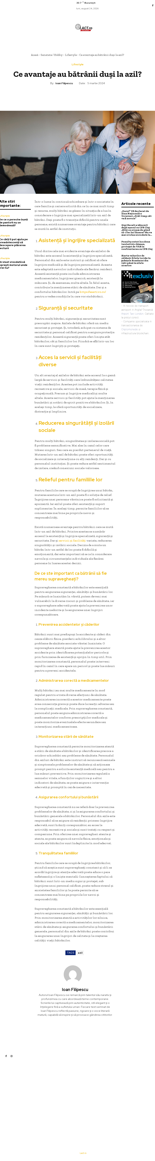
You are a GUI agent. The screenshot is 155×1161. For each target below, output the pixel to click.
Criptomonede (129, 329)
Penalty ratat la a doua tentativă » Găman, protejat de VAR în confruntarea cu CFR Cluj (136, 245)
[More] (95, 96)
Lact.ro (83, 1153)
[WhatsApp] (86, 96)
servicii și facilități (72, 540)
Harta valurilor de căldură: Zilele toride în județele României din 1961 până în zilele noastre (136, 260)
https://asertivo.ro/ (93, 292)
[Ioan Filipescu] (75, 974)
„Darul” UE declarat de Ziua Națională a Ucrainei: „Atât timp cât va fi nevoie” (136, 215)
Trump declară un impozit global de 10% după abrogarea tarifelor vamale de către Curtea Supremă (107, 1098)
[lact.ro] (83, 27)
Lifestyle (71, 55)
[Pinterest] (77, 96)
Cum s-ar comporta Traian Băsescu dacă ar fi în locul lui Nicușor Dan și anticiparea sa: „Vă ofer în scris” (107, 1111)
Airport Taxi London (132, 313)
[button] (99, 41)
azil (80, 952)
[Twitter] (68, 96)
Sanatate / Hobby (52, 55)
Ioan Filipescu (64, 83)
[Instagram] (11, 1056)
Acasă (34, 55)
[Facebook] (152, 5)
